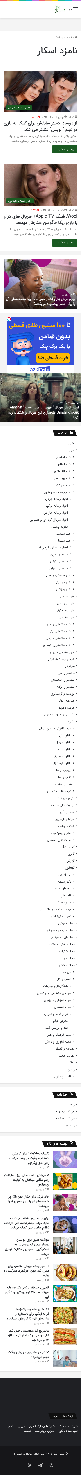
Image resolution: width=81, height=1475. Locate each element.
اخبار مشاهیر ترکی (59, 631)
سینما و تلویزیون (65, 819)
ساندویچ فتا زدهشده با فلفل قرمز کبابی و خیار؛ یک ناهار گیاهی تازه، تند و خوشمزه (28, 1335)
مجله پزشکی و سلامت (61, 944)
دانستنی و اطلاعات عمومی (59, 714)
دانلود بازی (64, 735)
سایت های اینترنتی (59, 840)
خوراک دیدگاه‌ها (65, 1118)
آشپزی (71, 443)
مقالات (71, 1062)
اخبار (72, 450)
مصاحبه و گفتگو (65, 1048)
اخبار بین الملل (62, 478)
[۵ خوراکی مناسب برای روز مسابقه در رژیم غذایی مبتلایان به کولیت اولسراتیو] (65, 1181)
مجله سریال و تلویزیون (57, 1000)
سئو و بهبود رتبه (61, 833)
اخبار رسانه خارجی (55, 513)
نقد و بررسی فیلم (56, 1028)
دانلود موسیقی (62, 756)
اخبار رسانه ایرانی (56, 499)
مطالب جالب (67, 1055)
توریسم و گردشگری (63, 693)
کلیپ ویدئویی (62, 1076)
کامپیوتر (66, 895)
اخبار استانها (64, 464)
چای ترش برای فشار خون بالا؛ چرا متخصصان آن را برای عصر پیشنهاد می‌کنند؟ (40, 301)
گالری (71, 854)
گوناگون (70, 867)
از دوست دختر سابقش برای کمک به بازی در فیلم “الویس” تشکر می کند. (40, 126)
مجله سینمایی (62, 1007)
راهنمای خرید (62, 888)
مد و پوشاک (63, 902)
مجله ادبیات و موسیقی (61, 930)
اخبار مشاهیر (67, 617)
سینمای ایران (59, 554)
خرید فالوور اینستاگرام (42, 1426)
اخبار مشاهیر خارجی (58, 638)
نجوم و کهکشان (61, 916)
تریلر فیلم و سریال (56, 1014)
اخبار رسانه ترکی (57, 506)
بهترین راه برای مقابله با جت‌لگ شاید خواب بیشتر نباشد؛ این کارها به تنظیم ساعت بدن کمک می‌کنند (26, 1223)
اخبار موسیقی (62, 582)
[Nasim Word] (59, 9)
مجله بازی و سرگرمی (62, 937)
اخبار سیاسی (63, 533)
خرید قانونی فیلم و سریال (55, 728)
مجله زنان (69, 958)
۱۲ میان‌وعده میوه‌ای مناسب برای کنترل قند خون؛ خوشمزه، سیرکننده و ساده (26, 1271)
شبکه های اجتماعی (59, 791)
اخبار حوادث (63, 485)
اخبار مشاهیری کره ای (57, 645)
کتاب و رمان (63, 777)
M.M (71, 117)
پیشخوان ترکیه (65, 687)
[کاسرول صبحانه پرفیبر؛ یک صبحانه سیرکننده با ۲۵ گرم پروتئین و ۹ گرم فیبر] (65, 1293)
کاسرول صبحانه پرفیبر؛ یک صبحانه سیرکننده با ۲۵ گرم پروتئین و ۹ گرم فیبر (27, 1292)
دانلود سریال (63, 742)
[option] (40, 284)
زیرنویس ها (63, 770)
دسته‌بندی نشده (65, 784)
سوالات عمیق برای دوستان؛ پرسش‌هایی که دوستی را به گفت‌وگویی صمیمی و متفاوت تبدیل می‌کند (27, 1246)
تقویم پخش (59, 526)
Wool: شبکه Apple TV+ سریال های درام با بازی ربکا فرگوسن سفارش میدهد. (40, 219)
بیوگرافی (69, 666)
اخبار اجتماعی (62, 457)
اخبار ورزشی (63, 589)
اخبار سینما (64, 540)
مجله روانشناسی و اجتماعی (54, 993)
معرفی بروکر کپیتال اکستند (39, 1431)
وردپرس (70, 1125)
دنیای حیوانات (66, 798)
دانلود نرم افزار (62, 763)
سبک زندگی (67, 812)
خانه (72, 37)
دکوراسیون (64, 881)
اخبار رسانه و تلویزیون (57, 492)
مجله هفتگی (67, 965)
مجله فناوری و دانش (58, 1041)
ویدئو (71, 1069)
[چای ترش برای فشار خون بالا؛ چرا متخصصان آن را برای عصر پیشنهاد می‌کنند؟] (65, 1202)
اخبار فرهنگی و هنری (57, 575)
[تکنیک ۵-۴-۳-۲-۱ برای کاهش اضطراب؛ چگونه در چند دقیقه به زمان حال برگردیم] (65, 1159)
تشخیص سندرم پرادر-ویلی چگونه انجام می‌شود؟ (28, 1354)
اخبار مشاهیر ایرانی (59, 624)
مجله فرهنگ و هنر (59, 1034)
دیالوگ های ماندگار (63, 805)
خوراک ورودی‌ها (65, 1111)
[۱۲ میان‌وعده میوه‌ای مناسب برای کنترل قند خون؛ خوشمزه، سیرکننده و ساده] (65, 1272)
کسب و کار (64, 979)
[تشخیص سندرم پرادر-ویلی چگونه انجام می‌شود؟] (65, 1358)
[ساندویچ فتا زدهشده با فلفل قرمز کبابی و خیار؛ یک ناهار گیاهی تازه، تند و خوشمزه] (65, 1336)
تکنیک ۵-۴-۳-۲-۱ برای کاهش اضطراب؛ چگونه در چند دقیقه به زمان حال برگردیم (29, 1158)
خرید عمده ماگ (68, 1426)
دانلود (71, 721)
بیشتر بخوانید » (65, 149)
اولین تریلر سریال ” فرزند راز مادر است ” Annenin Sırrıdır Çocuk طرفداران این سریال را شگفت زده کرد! (43, 412)
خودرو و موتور (66, 707)
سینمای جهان (59, 568)
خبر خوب (65, 972)
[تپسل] (9, 319)
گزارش (71, 861)
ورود (72, 1104)
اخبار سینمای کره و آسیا (51, 547)
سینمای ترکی (59, 561)
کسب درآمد (67, 847)
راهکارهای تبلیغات (55, 986)
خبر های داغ (67, 700)
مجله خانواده (67, 951)
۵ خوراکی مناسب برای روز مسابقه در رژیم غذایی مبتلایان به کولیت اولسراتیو (26, 1180)
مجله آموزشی (66, 923)
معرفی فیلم (60, 1021)
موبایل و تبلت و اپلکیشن (55, 909)
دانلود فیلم (64, 749)
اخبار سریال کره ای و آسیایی (49, 519)
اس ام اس (64, 874)
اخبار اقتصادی (62, 471)
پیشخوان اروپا (66, 673)
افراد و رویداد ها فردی (61, 659)
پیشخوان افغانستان (63, 680)
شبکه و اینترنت (65, 826)
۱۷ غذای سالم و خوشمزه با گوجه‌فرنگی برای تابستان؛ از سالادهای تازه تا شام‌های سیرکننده (28, 1314)
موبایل (21, 1426)
